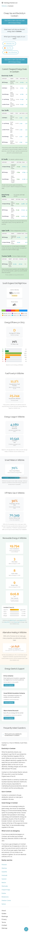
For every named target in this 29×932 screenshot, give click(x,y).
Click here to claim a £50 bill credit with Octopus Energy (14, 22)
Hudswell (4, 875)
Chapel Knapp (6, 889)
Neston (4, 882)
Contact (4, 925)
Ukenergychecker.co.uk (10, 3)
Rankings (5, 916)
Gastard (4, 879)
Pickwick (4, 864)
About (4, 910)
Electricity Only (9, 43)
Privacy (4, 919)
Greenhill (4, 872)
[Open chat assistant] (26, 929)
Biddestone (5, 897)
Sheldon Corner (6, 900)
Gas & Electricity (10, 52)
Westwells (5, 886)
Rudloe (4, 893)
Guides (4, 913)
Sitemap (4, 928)
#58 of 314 (12, 620)
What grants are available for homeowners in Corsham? (13, 734)
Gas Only (8, 48)
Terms (4, 922)
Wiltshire (4, 6)
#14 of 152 (16, 622)
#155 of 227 (22, 620)
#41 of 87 (7, 622)
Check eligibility (9, 685)
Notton (4, 904)
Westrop (4, 868)
